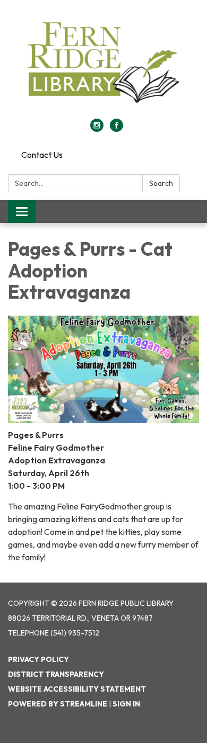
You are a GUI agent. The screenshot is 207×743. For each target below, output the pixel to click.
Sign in (126, 704)
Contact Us (42, 154)
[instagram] (97, 128)
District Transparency (56, 674)
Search (161, 183)
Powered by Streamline (57, 704)
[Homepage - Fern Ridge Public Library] (103, 65)
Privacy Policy (38, 659)
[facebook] (116, 128)
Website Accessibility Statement (77, 689)
